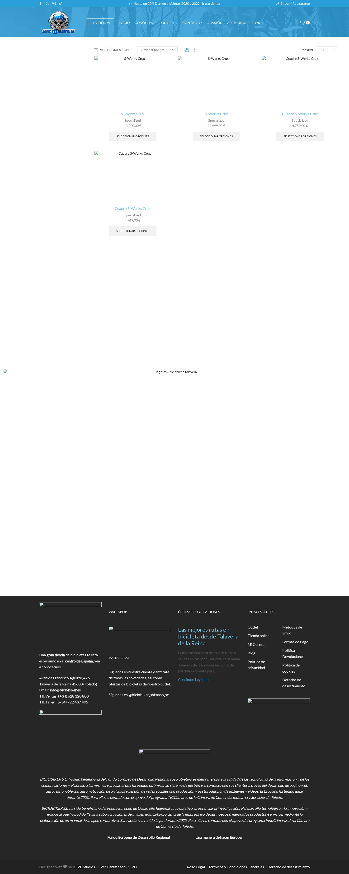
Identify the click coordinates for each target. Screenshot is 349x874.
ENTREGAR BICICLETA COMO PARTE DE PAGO (297, 170)
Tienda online (258, 635)
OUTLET (168, 23)
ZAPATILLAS (272, 132)
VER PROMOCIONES (116, 50)
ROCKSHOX (272, 324)
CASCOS (269, 121)
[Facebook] (40, 3)
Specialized (132, 120)
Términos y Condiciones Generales (236, 867)
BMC (266, 260)
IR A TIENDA (100, 23)
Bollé (266, 268)
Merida (268, 308)
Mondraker (271, 316)
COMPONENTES (277, 109)
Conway (268, 276)
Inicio (124, 23)
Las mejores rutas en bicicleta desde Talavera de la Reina (208, 636)
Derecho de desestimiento (293, 682)
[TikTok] (60, 3)
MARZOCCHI (273, 300)
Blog (251, 653)
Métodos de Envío (292, 630)
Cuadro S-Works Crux (133, 208)
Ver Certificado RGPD (118, 867)
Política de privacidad (256, 664)
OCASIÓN (214, 23)
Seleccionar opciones (132, 136)
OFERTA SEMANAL (278, 196)
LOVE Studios (84, 867)
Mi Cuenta (256, 644)
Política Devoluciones (293, 653)
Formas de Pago (295, 641)
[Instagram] (54, 3)
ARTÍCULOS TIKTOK (280, 219)
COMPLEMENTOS (278, 155)
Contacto (192, 23)
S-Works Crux (132, 113)
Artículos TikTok (243, 23)
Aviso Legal (195, 867)
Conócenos (145, 23)
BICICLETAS (272, 98)
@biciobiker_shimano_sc (148, 694)
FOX (265, 144)
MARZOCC (271, 292)
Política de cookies (291, 668)
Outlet (253, 627)
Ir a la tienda (211, 3)
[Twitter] (47, 3)
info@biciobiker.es (65, 690)
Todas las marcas (276, 252)
